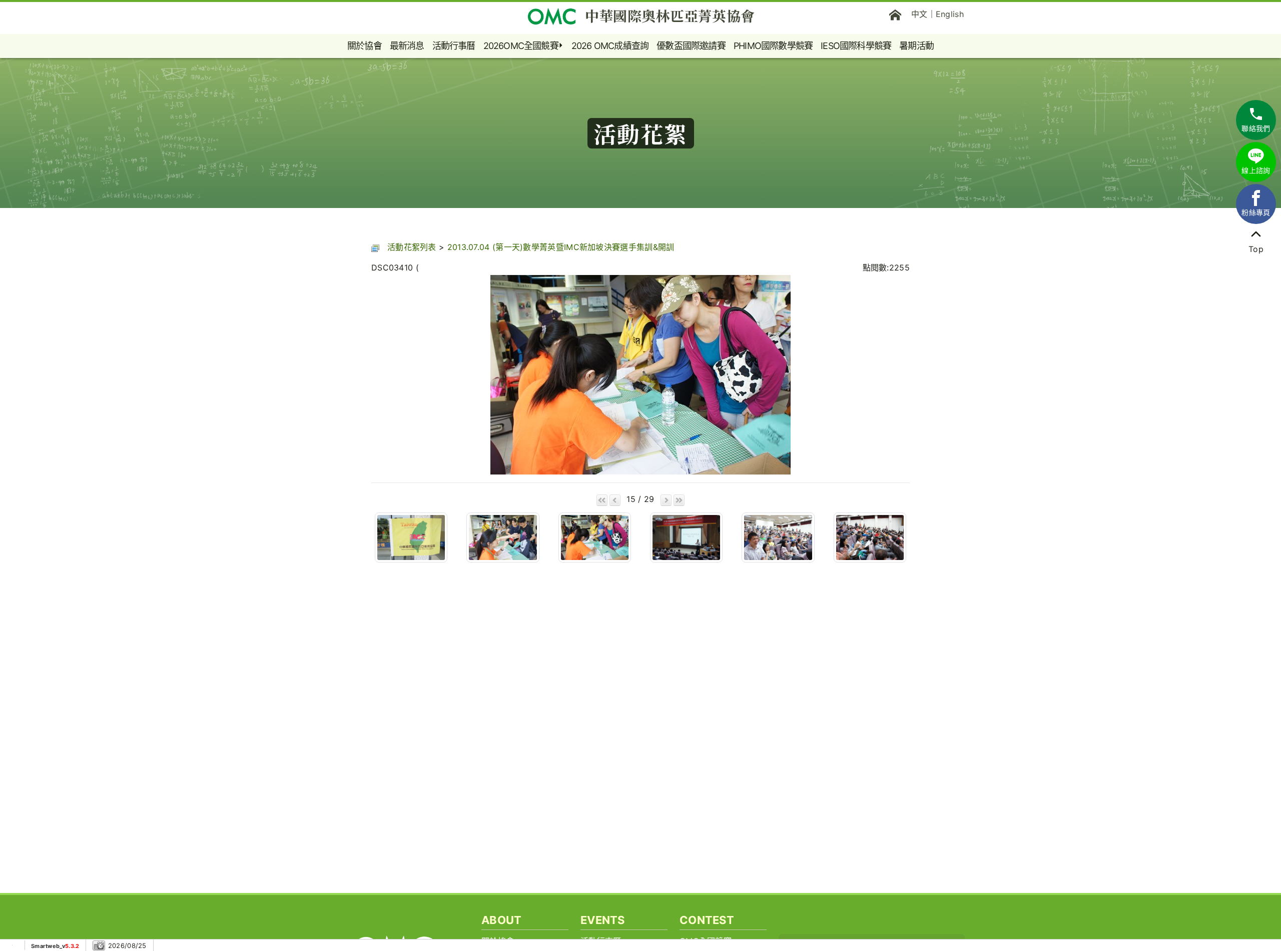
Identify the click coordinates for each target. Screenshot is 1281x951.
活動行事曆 (453, 45)
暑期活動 (916, 45)
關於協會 (364, 45)
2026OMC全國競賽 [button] (520, 45)
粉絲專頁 (1255, 212)
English (950, 14)
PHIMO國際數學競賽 (773, 45)
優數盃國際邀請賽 (691, 45)
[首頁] (895, 14)
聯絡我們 (1255, 128)
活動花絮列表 (411, 247)
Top (1255, 249)
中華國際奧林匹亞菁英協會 (670, 16)
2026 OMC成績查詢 (610, 45)
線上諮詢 (1255, 170)
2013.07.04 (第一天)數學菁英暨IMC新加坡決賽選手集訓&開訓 (561, 247)
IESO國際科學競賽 (856, 45)
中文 (919, 14)
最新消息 (407, 45)
